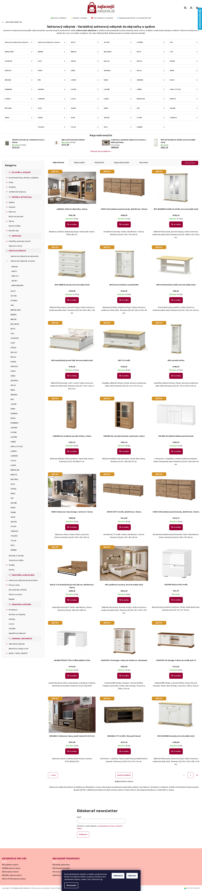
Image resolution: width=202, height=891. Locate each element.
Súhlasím (132, 875)
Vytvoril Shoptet (193, 888)
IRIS (12, 399)
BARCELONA (16, 310)
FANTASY (14, 366)
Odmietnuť (118, 875)
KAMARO (14, 413)
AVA (12, 305)
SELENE (14, 503)
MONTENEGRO (18, 285)
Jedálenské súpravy (17, 192)
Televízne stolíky (16, 560)
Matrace (12, 212)
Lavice (11, 624)
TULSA (13, 540)
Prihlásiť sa (83, 834)
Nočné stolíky (15, 226)
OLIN (13, 484)
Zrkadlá (12, 628)
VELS (13, 545)
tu (102, 879)
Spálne (12, 202)
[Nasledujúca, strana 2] (191, 775)
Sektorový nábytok (17, 250)
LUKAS (13, 465)
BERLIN (14, 319)
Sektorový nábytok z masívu (23, 261)
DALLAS (14, 352)
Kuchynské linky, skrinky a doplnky (24, 177)
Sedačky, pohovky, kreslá (20, 241)
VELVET (15, 280)
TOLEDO (14, 536)
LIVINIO (14, 451)
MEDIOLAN (15, 470)
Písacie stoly (14, 585)
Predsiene (13, 609)
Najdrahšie (99, 162)
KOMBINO (15, 423)
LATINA (14, 432)
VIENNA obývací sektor (11, 868)
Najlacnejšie (79, 162)
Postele (12, 207)
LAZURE (14, 437)
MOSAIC (15, 266)
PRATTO (15, 276)
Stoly (11, 182)
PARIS (13, 493)
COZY (13, 343)
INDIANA (14, 394)
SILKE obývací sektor (10, 872)
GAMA (13, 376)
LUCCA (13, 460)
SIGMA (13, 512)
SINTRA (14, 521)
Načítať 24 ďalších (124, 775)
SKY (12, 498)
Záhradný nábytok (17, 644)
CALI (12, 333)
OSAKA (13, 489)
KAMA (13, 408)
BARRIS (14, 314)
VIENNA (14, 550)
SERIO (13, 507)
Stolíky (12, 565)
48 (197, 775)
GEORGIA (14, 380)
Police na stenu (15, 594)
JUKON (14, 404)
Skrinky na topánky (17, 614)
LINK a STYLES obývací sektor (14, 879)
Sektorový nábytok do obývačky (25, 256)
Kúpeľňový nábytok (17, 633)
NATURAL (15, 479)
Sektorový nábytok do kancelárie (23, 580)
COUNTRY (15, 338)
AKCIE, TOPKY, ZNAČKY (18, 653)
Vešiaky (12, 619)
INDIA (13, 390)
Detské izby (14, 230)
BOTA (13, 328)
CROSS (13, 347)
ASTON (14, 296)
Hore (54, 775)
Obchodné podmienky (61, 864)
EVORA (13, 361)
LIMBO (13, 441)
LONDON (14, 456)
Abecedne (143, 162)
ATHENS (14, 300)
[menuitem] (59, 18)
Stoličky (12, 187)
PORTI (14, 271)
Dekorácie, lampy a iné (18, 648)
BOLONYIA (15, 324)
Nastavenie (71, 885)
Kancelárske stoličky (18, 589)
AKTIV (13, 291)
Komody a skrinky (16, 555)
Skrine (11, 221)
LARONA (14, 427)
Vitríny (12, 569)
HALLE (13, 385)
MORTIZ (14, 474)
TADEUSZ (14, 531)
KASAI (13, 418)
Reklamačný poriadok (61, 868)
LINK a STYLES (17, 446)
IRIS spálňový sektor (10, 864)
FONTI (13, 371)
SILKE (13, 517)
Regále (12, 599)
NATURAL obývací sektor (12, 875)
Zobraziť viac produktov (100, 151)
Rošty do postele (16, 216)
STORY (13, 526)
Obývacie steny (15, 246)
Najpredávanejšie (121, 162)
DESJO (13, 357)
